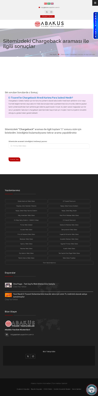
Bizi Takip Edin (49, 352)
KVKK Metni (48, 389)
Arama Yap (14, 159)
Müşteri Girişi (47, 16)
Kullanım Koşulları (23, 389)
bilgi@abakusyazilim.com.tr (50, 7)
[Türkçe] (45, 3)
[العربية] (49, 3)
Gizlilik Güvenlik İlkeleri (62, 389)
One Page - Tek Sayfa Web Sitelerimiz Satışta (34, 284)
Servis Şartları (76, 389)
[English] (52, 3)
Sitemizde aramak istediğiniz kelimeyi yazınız (28, 141)
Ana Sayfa (53, 54)
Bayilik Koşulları (36, 389)
